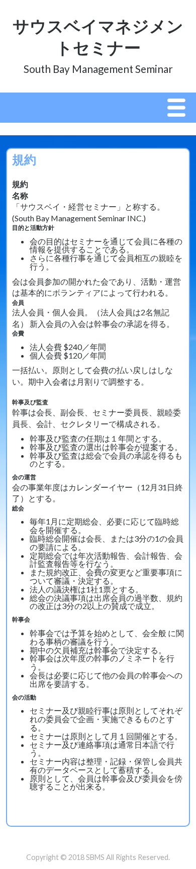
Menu (178, 108)
